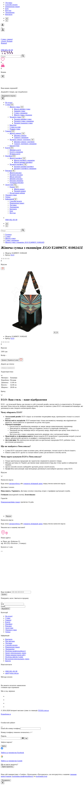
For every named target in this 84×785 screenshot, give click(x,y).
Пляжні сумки (15, 129)
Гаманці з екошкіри (21, 137)
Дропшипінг (10, 12)
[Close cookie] (2, 782)
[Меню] (2, 27)
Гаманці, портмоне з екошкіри (25, 144)
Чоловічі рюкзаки (16, 175)
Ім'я (2, 604)
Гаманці (8, 131)
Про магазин (10, 641)
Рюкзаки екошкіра (16, 181)
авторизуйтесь (14, 483)
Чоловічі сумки (15, 117)
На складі (8, 102)
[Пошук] (23, 55)
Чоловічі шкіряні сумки (23, 119)
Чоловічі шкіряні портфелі (24, 166)
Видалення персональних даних (17, 659)
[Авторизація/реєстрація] (2, 25)
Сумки (7, 105)
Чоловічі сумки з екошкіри (24, 121)
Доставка (8, 3)
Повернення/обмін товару (10, 502)
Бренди (8, 661)
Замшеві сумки (19, 111)
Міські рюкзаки (15, 177)
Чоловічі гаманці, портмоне (20, 139)
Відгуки (8, 10)
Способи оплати (11, 5)
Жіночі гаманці (15, 133)
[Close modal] (2, 551)
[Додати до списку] (3, 268)
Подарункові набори (17, 193)
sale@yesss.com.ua (12, 673)
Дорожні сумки (11, 195)
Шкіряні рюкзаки (16, 179)
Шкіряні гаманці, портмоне (24, 142)
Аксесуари (9, 185)
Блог (7, 8)
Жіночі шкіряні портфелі (23, 162)
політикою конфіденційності (22, 776)
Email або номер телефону (10, 728)
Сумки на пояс (15, 127)
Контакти (8, 14)
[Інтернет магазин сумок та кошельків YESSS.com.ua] (42, 52)
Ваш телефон (6, 592)
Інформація (9, 199)
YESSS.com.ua (43, 710)
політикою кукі (41, 776)
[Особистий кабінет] (3, 29)
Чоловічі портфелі (17, 164)
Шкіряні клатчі (15, 150)
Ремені (12, 187)
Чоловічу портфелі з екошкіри (25, 168)
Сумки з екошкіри (20, 113)
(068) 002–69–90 (7, 50)
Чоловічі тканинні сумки (23, 123)
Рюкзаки (8, 171)
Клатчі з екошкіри (16, 152)
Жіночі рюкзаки (16, 173)
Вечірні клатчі (15, 154)
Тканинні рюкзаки (17, 182)
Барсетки (13, 125)
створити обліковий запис (33, 483)
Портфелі (8, 156)
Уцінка (7, 197)
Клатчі (7, 148)
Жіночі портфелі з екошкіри (24, 160)
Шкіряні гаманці (20, 135)
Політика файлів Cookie (14, 657)
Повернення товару (12, 7)
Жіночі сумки (15, 107)
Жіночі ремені (19, 189)
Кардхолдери (14, 146)
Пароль (3, 736)
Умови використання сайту (15, 655)
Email (3, 606)
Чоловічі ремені (20, 191)
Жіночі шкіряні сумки (22, 109)
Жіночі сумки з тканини (23, 115)
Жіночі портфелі (16, 158)
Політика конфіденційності (15, 651)
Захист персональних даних (15, 653)
